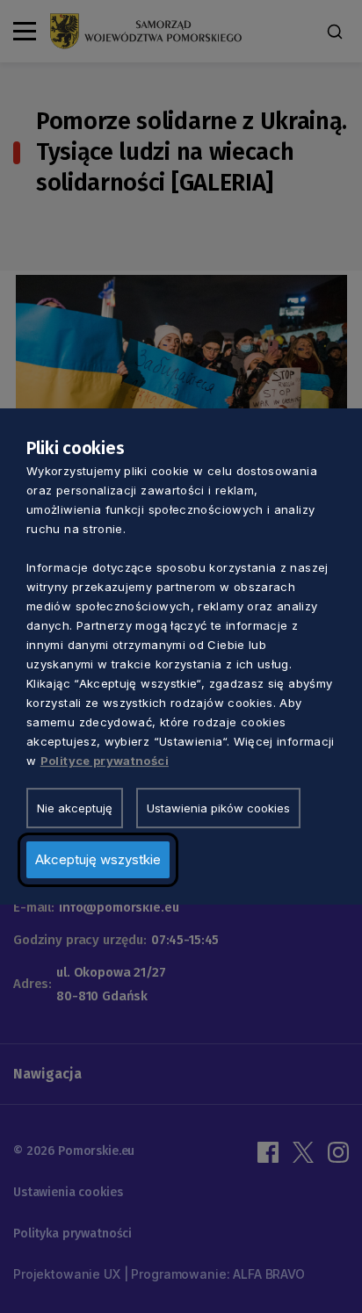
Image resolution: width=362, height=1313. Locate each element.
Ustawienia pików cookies (218, 808)
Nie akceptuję (74, 808)
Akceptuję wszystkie (98, 859)
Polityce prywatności (104, 761)
